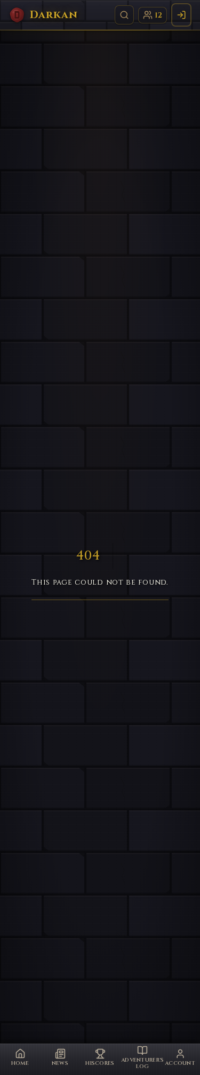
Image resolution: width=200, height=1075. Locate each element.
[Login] (181, 15)
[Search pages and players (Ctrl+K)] (124, 14)
